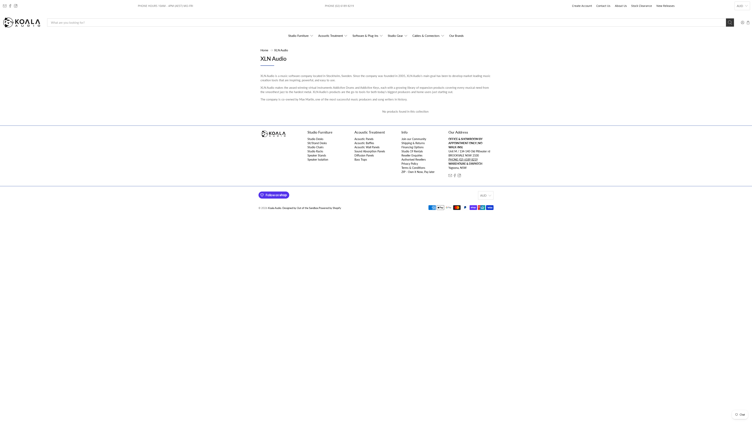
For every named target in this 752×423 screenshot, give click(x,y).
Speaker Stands (316, 155)
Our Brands (456, 35)
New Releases (665, 6)
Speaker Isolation (317, 159)
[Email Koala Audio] (4, 6)
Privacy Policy (409, 163)
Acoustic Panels (363, 139)
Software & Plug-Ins (365, 35)
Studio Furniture (298, 35)
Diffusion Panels (364, 155)
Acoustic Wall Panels (367, 147)
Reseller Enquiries (411, 155)
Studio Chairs (315, 147)
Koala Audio (274, 208)
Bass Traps (360, 159)
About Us (621, 6)
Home (264, 50)
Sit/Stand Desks (317, 143)
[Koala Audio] (21, 22)
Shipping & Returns (413, 143)
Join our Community (413, 139)
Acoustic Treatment (330, 35)
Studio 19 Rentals (412, 151)
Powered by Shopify (330, 208)
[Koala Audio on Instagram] (15, 6)
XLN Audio (281, 50)
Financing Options (412, 147)
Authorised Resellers (413, 159)
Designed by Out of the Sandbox (300, 208)
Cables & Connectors (426, 35)
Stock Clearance (641, 6)
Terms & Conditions (413, 167)
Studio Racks (315, 151)
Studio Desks (315, 139)
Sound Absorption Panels (369, 151)
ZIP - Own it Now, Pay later (418, 172)
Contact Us (603, 6)
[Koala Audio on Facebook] (10, 6)
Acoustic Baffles (364, 143)
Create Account (582, 6)
